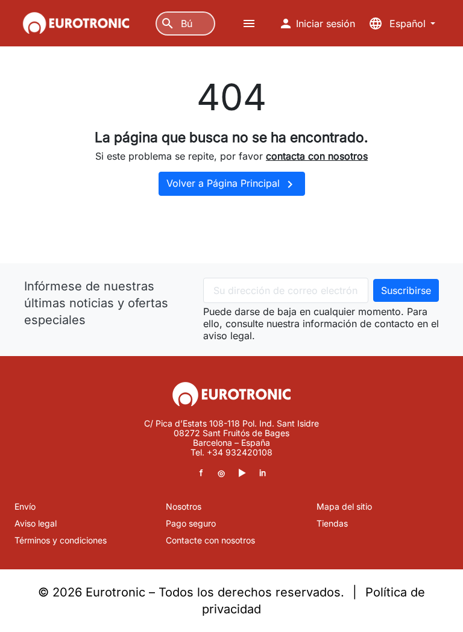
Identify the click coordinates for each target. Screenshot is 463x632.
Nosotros (183, 506)
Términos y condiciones (60, 540)
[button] (250, 23)
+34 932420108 (239, 452)
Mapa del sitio (344, 506)
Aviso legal (35, 523)
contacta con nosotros (317, 156)
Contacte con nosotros (210, 540)
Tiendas (332, 523)
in (262, 473)
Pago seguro (191, 523)
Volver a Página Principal (231, 184)
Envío (25, 506)
